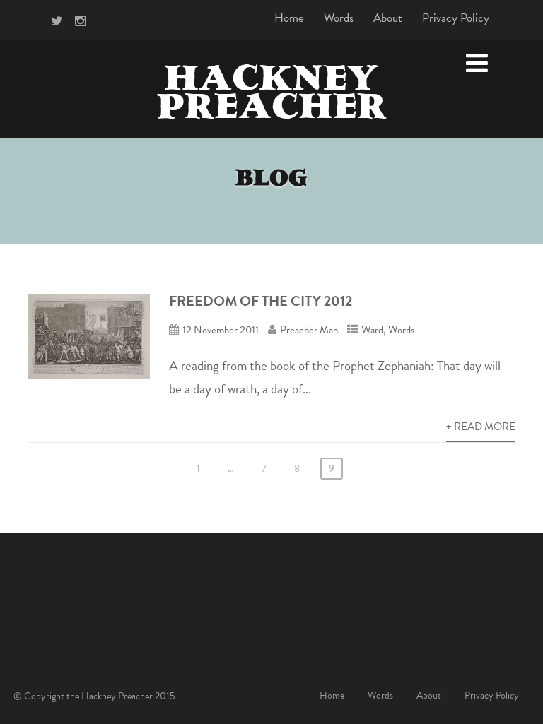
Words (339, 18)
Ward (372, 330)
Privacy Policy (455, 18)
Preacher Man (309, 330)
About (387, 18)
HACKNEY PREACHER (271, 96)
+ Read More (480, 426)
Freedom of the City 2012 (260, 300)
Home (289, 18)
